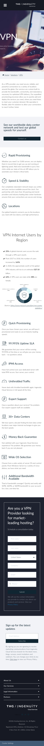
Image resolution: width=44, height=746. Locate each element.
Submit (22, 592)
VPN (21, 75)
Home (7, 75)
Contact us (22, 139)
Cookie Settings (7, 743)
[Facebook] (22, 715)
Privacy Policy (13, 605)
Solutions (14, 75)
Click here (13, 659)
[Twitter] (25, 715)
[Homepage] (3, 75)
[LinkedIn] (28, 715)
